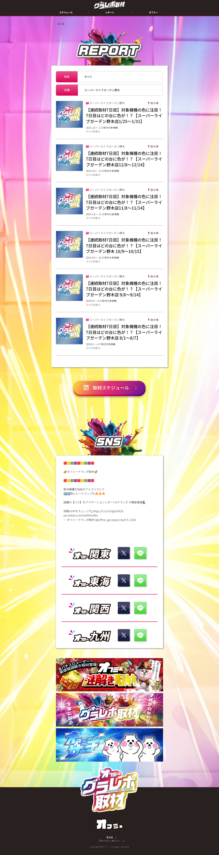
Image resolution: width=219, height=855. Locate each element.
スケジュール (66, 12)
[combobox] (120, 90)
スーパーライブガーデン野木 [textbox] (102, 90)
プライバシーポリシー (109, 840)
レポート (109, 12)
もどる (61, 23)
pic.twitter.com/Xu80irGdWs (80, 515)
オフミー (153, 12)
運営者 (109, 837)
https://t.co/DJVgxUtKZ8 (108, 511)
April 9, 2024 (128, 520)
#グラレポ (121, 502)
